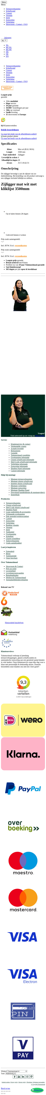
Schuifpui (9, 536)
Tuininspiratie (11, 556)
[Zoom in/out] (9, 1091)
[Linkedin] (23, 1078)
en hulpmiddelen (7, 390)
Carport (9, 13)
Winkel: (4, 1071)
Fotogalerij (10, 551)
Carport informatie (18, 471)
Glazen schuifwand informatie (22, 460)
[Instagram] (27, 1078)
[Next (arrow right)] (4, 1093)
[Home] (7, 34)
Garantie (14, 453)
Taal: (3, 1073)
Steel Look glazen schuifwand (17, 507)
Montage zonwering (18, 488)
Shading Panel (11, 510)
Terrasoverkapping (13, 9)
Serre (8, 18)
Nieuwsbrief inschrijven (14, 623)
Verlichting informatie (19, 464)
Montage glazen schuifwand (22, 481)
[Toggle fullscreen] (7, 1091)
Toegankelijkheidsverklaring (17, 580)
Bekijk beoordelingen (10, 130)
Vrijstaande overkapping (15, 514)
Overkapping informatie (20, 457)
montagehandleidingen (17, 388)
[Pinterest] (31, 1078)
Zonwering (10, 20)
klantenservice (11, 363)
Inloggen (7, 38)
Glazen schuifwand (13, 505)
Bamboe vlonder (12, 525)
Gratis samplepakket (14, 543)
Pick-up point (11, 569)
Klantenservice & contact (20, 444)
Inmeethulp (15, 495)
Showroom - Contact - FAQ (17, 24)
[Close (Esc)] (2, 1091)
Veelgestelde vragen (18, 446)
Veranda (9, 15)
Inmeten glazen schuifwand (21, 484)
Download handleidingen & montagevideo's (28, 492)
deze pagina (39, 436)
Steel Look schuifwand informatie (24, 462)
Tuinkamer (10, 532)
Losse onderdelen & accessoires (18, 512)
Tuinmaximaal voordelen (20, 455)
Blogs (8, 554)
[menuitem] (8, 45)
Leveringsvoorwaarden (15, 573)
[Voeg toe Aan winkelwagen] (2, 62)
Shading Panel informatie (20, 468)
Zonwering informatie (19, 466)
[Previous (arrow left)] (2, 1093)
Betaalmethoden (12, 575)
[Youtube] (19, 1078)
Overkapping (11, 534)
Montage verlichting (18, 486)
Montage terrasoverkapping (21, 479)
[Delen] (4, 1091)
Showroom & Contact (14, 566)
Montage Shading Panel (20, 490)
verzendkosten (21, 246)
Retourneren (15, 451)
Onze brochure (11, 558)
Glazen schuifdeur (13, 539)
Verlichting (10, 22)
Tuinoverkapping (12, 541)
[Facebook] (15, 1078)
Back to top (5, 1088)
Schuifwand (10, 11)
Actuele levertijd (17, 448)
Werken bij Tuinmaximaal (16, 577)
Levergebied (11, 571)
